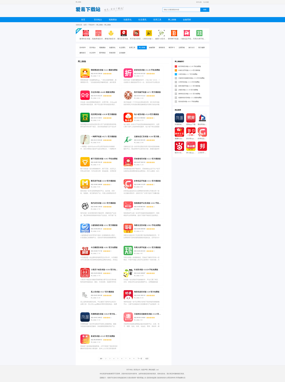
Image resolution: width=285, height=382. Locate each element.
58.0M (98, 142)
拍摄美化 (128, 20)
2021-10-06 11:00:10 (96, 206)
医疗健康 (201, 47)
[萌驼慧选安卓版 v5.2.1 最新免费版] (85, 73)
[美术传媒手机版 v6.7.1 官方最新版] (128, 95)
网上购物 (172, 20)
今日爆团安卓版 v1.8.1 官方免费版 (104, 247)
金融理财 (187, 20)
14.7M (98, 275)
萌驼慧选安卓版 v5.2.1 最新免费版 (104, 70)
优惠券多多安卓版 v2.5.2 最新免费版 (190, 97)
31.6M (98, 98)
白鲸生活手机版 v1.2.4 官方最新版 (189, 70)
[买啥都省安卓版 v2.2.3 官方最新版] (128, 161)
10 (176, 101)
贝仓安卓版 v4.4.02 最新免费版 (103, 92)
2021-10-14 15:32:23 (139, 96)
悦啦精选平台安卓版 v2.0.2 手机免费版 (147, 203)
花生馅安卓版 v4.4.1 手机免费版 (188, 101)
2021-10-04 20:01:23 (96, 229)
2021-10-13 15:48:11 (96, 118)
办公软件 (92, 53)
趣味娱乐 (82, 53)
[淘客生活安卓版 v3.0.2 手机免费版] (128, 228)
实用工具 (157, 20)
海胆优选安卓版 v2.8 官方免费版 (146, 292)
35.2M (142, 165)
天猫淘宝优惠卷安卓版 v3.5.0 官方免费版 (147, 314)
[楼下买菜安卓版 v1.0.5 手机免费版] (85, 161)
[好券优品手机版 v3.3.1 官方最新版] (128, 184)
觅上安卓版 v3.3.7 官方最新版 (102, 292)
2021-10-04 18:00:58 (139, 229)
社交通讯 (142, 20)
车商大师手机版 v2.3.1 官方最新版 (147, 247)
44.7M (142, 231)
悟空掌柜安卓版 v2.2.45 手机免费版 (189, 66)
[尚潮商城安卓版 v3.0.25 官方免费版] (85, 317)
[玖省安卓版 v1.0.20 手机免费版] (128, 272)
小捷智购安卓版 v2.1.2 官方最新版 (104, 225)
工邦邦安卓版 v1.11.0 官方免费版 (189, 82)
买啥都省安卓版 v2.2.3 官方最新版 (147, 159)
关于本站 (129, 370)
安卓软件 (82, 47)
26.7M (142, 120)
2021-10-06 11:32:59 (139, 184)
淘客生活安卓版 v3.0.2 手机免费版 (147, 225)
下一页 (139, 358)
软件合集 (199, 2)
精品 (176, 110)
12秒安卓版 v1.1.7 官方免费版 (154, 39)
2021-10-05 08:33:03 (139, 206)
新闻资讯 (162, 47)
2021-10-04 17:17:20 (96, 251)
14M (141, 253)
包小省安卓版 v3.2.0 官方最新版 (146, 114)
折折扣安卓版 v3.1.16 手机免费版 (147, 70)
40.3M (142, 298)
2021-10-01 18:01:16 (139, 295)
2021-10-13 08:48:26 (139, 118)
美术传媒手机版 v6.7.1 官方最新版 (147, 92)
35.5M (98, 320)
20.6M (98, 231)
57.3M (98, 76)
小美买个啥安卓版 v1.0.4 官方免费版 (104, 270)
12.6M (142, 98)
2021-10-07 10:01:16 (139, 162)
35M (141, 320)
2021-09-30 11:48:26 (139, 317)
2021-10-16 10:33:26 (139, 73)
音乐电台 (98, 20)
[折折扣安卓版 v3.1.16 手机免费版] (128, 73)
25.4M (98, 120)
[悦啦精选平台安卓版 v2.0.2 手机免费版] (128, 206)
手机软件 (91, 25)
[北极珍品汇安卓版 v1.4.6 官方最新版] (128, 139)
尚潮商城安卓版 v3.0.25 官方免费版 (104, 314)
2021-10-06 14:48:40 (96, 184)
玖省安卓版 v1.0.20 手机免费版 (146, 270)
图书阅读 (102, 53)
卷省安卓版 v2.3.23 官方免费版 (103, 336)
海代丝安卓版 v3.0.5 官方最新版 (103, 203)
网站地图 (152, 370)
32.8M (142, 142)
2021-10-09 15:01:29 (96, 162)
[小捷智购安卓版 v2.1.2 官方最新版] (85, 228)
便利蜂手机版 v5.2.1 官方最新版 (180, 39)
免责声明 (144, 370)
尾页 (147, 358)
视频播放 (113, 20)
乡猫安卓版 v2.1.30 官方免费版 (188, 90)
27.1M (98, 253)
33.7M (98, 209)
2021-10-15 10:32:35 (96, 96)
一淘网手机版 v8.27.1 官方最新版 (104, 136)
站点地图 (206, 2)
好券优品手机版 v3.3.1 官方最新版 (147, 181)
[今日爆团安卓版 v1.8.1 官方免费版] (85, 250)
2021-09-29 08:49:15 (96, 340)
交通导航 (182, 47)
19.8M (98, 187)
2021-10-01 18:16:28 (96, 295)
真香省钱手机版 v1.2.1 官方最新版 (189, 86)
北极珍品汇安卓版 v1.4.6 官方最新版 (147, 136)
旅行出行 (191, 47)
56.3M (98, 298)
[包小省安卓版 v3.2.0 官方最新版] (128, 117)
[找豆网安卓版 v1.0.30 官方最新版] (85, 117)
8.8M (141, 187)
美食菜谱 (112, 53)
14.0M (142, 209)
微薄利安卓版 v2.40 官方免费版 (91, 39)
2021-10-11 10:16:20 (96, 140)
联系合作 (137, 370)
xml (157, 370)
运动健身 (122, 53)
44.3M (142, 76)
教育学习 (172, 47)
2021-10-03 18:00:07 (139, 273)
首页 (83, 20)
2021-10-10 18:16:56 (139, 140)
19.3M (98, 165)
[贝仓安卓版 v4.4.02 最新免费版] (85, 95)
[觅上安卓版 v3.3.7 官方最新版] (85, 295)
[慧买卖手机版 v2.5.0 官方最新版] (85, 184)
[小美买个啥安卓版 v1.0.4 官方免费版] (85, 272)
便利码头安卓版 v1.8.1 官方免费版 (189, 94)
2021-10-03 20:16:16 (139, 251)
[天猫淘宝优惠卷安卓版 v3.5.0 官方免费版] (128, 317)
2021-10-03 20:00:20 (96, 273)
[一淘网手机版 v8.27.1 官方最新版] (85, 139)
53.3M (98, 342)
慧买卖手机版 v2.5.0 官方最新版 (103, 181)
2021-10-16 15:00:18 (96, 73)
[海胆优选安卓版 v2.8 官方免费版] (128, 295)
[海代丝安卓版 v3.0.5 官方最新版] (85, 206)
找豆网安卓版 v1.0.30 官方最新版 (104, 114)
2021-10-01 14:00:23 (96, 317)
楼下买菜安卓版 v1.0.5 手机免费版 (104, 159)
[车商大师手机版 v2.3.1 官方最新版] (128, 250)
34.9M (142, 275)
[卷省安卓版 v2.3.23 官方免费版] (85, 339)
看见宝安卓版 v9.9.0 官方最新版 (129, 39)
